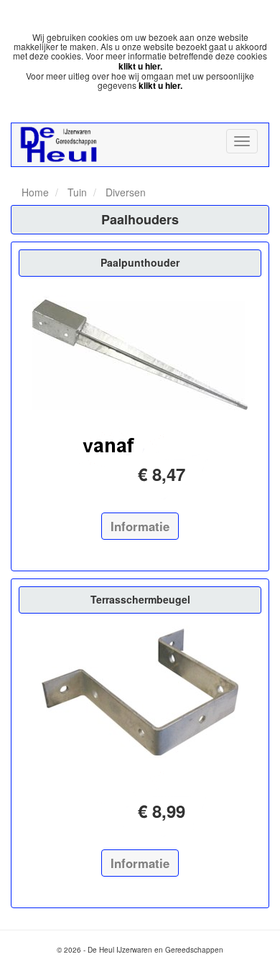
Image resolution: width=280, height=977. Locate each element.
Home (35, 192)
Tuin (76, 192)
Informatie (140, 526)
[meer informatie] (140, 355)
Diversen (124, 192)
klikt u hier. (140, 65)
